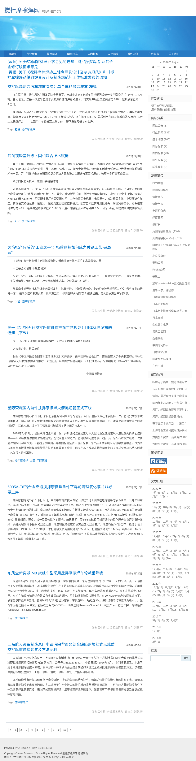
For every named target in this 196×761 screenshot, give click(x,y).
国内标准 (92, 53)
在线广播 (157, 365)
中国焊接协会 (160, 190)
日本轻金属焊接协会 (164, 297)
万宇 (17, 221)
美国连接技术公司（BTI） (167, 238)
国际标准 (72, 53)
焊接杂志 (157, 196)
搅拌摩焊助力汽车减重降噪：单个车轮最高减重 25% (52, 86)
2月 (165, 510)
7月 (156, 492)
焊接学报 (157, 203)
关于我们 (174, 53)
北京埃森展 (159, 255)
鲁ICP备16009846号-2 (61, 757)
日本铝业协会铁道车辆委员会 (169, 310)
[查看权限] (170, 109)
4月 (174, 554)
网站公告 (159, 125)
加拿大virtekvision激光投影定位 (171, 283)
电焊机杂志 (159, 210)
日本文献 (157, 317)
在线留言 (153, 53)
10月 (167, 507)
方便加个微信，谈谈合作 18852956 (173, 437)
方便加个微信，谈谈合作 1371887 (172, 444)
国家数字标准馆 (161, 359)
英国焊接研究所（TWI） (166, 231)
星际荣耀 (42, 460)
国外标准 (113, 53)
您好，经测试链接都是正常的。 (171, 409)
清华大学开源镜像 (163, 290)
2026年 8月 (169, 62)
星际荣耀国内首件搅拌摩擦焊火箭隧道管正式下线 (49, 408)
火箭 (17, 301)
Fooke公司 (158, 269)
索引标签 (133, 53)
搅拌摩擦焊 (28, 129)
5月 (174, 492)
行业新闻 (32, 53)
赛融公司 (157, 262)
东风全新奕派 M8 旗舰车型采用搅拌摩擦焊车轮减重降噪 (55, 573)
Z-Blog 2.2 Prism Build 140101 (35, 748)
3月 (184, 492)
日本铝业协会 (160, 303)
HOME (13, 53)
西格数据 (157, 338)
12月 (157, 521)
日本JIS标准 (159, 352)
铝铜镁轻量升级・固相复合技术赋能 (38, 156)
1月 (164, 496)
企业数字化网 (160, 324)
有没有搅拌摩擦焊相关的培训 (169, 389)
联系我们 (159, 166)
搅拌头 (156, 224)
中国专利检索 (160, 345)
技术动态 (52, 53)
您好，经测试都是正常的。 (168, 416)
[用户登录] (156, 109)
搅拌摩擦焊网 (22, 10)
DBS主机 (157, 183)
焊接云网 (157, 217)
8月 (177, 550)
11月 (156, 507)
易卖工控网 (159, 331)
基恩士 (156, 276)
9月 (177, 507)
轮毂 (17, 129)
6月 (165, 492)
